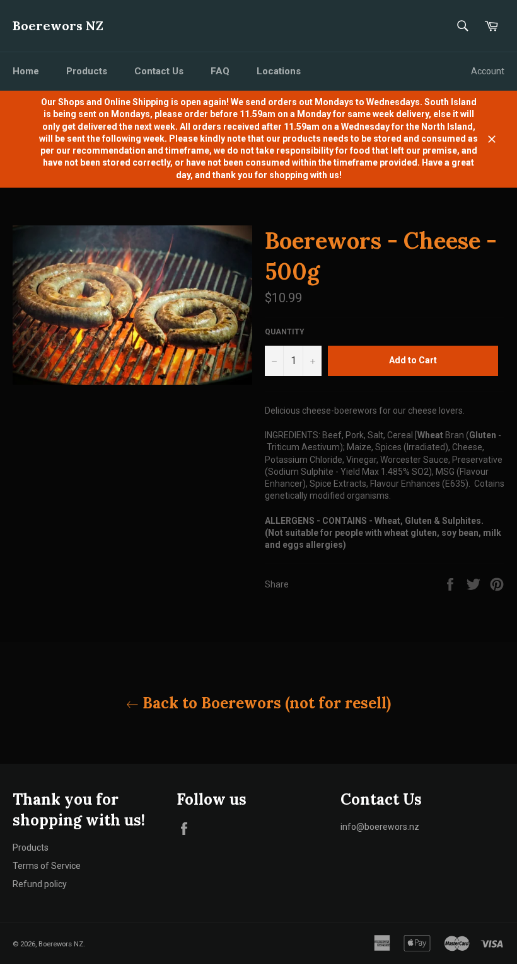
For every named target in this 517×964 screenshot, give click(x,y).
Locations (279, 71)
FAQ (220, 71)
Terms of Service (47, 866)
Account (487, 71)
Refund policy (40, 884)
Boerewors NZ (58, 25)
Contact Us (158, 71)
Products (86, 71)
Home (26, 71)
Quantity (285, 331)
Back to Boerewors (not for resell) (265, 703)
